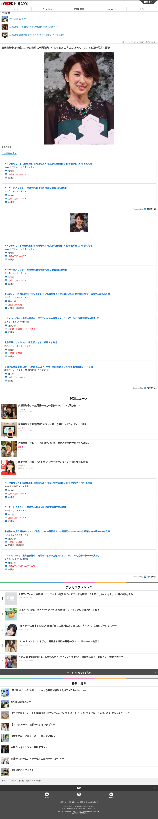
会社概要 (80, 802)
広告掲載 (72, 802)
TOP (79, 788)
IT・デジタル (47, 9)
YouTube (111, 797)
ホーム (16, 9)
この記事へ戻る (9, 153)
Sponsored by (138, 209)
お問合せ (63, 802)
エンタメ (110, 9)
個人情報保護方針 (92, 802)
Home (46, 797)
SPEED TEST (79, 9)
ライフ (142, 9)
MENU (147, 2)
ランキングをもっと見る (79, 672)
